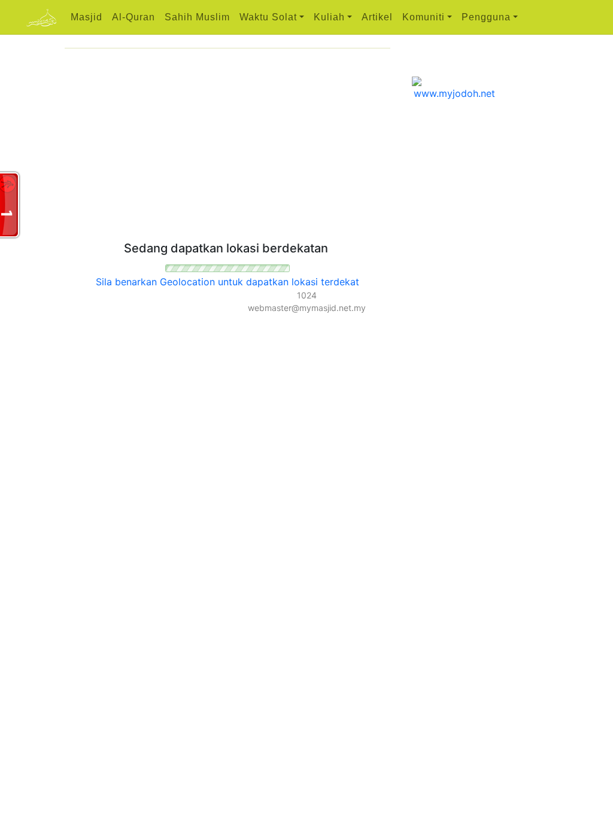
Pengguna (486, 17)
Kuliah (329, 17)
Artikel (377, 17)
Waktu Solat (268, 17)
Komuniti (423, 17)
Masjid (86, 17)
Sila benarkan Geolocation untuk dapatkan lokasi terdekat (227, 282)
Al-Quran (133, 17)
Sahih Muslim (197, 17)
